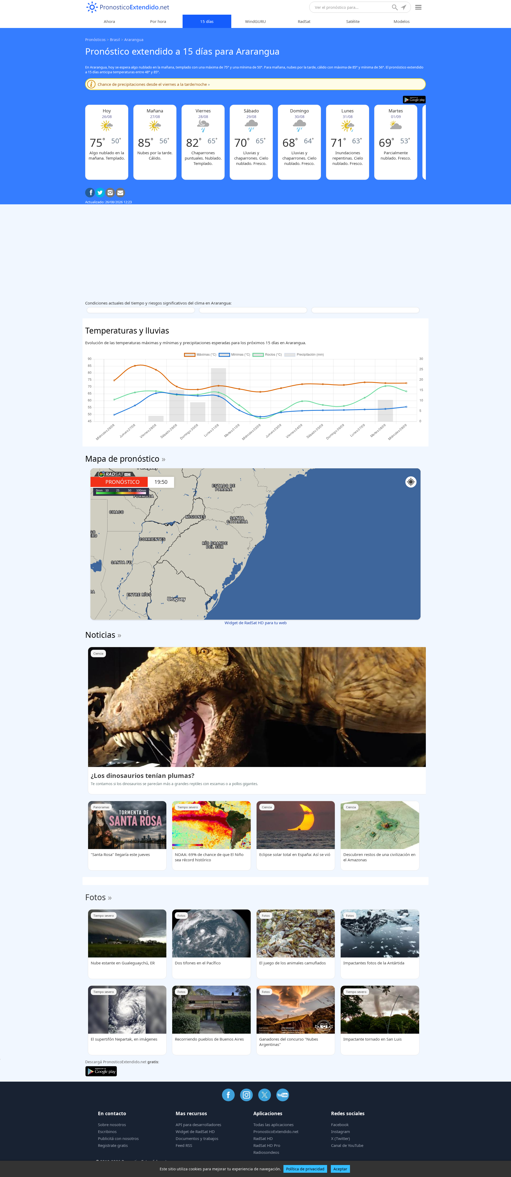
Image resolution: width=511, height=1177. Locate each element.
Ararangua (133, 39)
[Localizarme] (404, 8)
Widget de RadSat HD (195, 1131)
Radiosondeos (266, 1152)
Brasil (115, 39)
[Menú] (418, 7)
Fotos (95, 897)
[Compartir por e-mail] (120, 192)
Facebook (340, 1124)
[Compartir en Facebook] (90, 192)
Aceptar (340, 1168)
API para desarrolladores (198, 1124)
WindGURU (255, 21)
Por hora (158, 21)
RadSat (304, 21)
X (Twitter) (340, 1138)
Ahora (109, 21)
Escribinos (107, 1131)
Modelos (402, 21)
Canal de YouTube (347, 1145)
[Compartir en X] (100, 192)
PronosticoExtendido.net (275, 1131)
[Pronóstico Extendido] (127, 7)
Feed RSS (184, 1145)
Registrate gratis (113, 1145)
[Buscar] (395, 8)
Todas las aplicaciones (273, 1124)
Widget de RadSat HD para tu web (256, 622)
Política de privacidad (305, 1168)
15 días (206, 21)
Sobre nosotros (112, 1124)
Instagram (340, 1131)
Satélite (353, 21)
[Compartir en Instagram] (110, 192)
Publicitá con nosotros (118, 1138)
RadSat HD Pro (266, 1145)
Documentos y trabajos (197, 1138)
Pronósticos (95, 39)
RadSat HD (263, 1138)
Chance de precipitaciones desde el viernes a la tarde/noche (154, 84)
